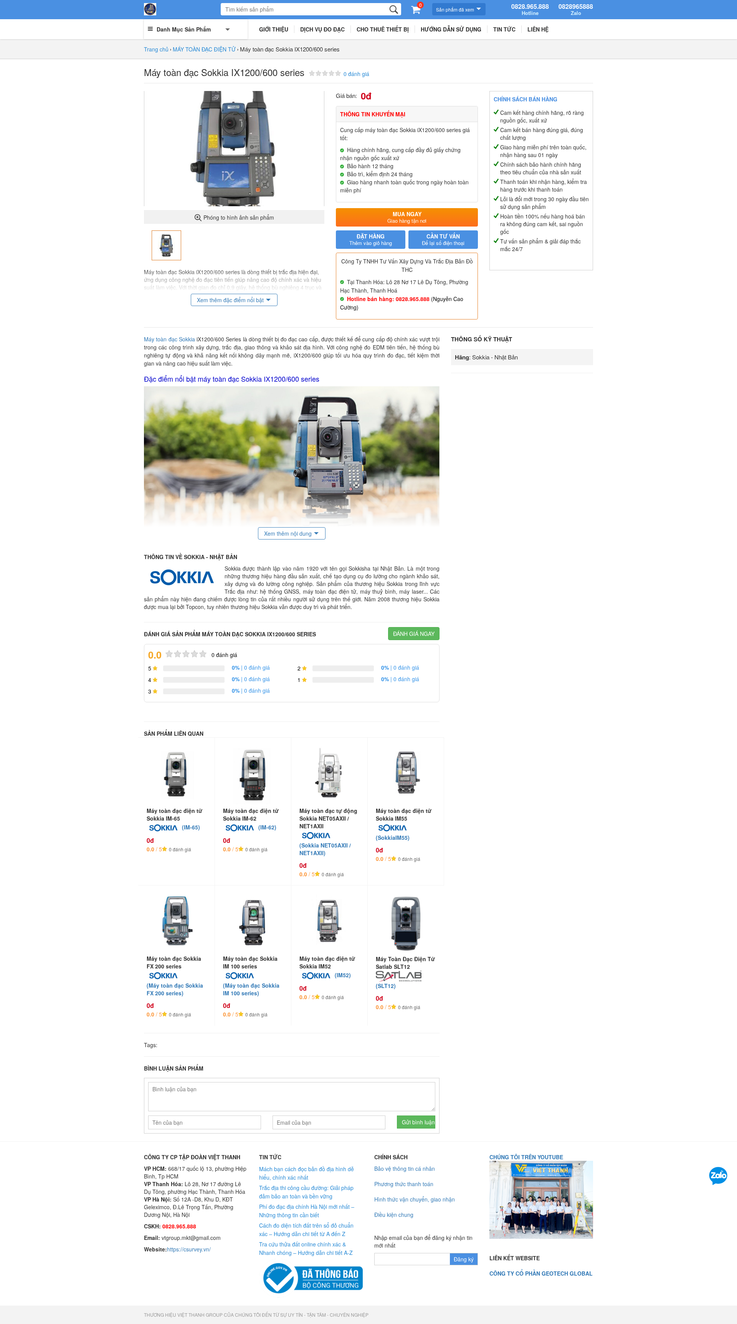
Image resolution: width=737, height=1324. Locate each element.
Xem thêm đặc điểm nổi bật (230, 300)
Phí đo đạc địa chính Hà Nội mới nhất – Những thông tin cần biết (306, 1211)
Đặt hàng (370, 239)
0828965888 (576, 9)
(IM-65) (191, 827)
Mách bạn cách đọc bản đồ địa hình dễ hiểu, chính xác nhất (306, 1173)
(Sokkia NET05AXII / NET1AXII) (325, 849)
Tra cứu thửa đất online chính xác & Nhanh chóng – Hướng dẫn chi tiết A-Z (306, 1248)
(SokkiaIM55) (393, 837)
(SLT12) (386, 986)
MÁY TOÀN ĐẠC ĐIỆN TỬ (204, 49)
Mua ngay (406, 217)
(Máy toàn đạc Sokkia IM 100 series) (251, 989)
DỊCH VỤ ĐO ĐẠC (322, 29)
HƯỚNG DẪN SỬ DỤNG (451, 29)
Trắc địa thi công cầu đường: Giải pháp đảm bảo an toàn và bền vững (306, 1192)
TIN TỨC (504, 29)
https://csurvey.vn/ (189, 1249)
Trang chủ (156, 49)
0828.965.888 (530, 9)
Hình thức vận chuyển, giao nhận (414, 1199)
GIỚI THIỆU (273, 29)
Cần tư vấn (443, 239)
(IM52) (343, 975)
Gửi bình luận (418, 1122)
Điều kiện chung (393, 1214)
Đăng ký (464, 1259)
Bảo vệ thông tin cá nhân (404, 1168)
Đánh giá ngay (414, 633)
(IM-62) (267, 827)
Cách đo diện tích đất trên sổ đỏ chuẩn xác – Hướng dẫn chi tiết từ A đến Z (306, 1229)
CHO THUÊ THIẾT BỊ (383, 29)
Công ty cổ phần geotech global (541, 1273)
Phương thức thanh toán (403, 1184)
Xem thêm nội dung (288, 533)
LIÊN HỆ (538, 29)
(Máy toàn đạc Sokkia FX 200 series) (175, 989)
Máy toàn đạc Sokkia (169, 339)
